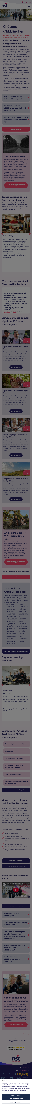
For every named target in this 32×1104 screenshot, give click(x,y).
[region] (16, 1091)
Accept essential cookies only (16, 1098)
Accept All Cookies (16, 1095)
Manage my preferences (16, 1102)
